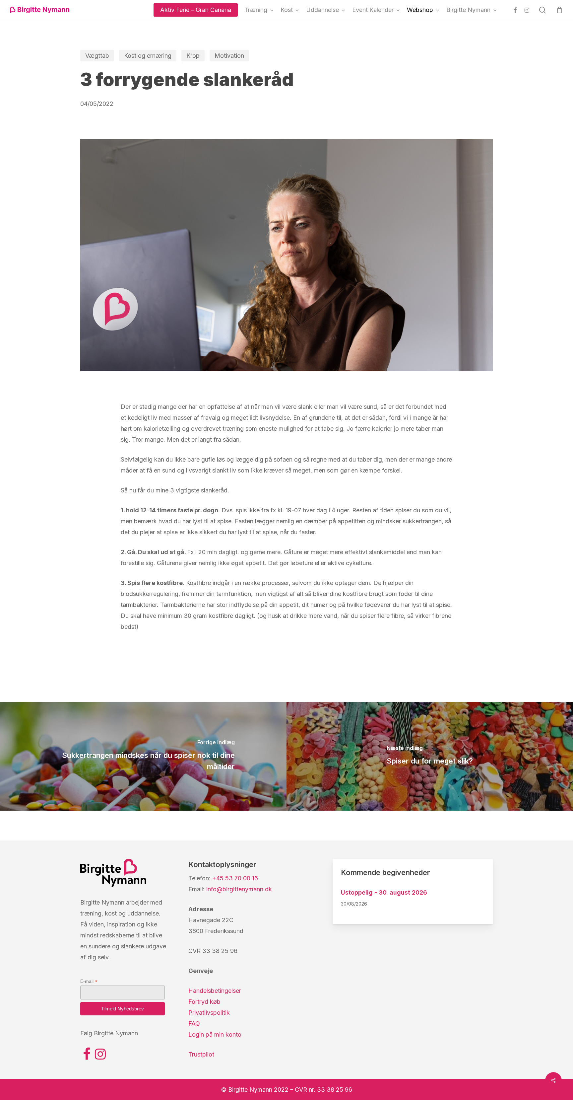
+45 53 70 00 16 (235, 878)
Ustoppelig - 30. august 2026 (384, 892)
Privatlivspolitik (209, 1012)
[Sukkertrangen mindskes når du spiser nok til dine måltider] (143, 756)
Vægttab (97, 55)
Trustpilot (201, 1054)
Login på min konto (214, 1034)
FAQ (194, 1023)
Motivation (229, 55)
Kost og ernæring (147, 55)
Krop (193, 55)
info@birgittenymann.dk (239, 889)
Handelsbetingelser (214, 990)
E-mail (88, 981)
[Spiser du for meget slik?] (429, 756)
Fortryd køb (204, 1001)
